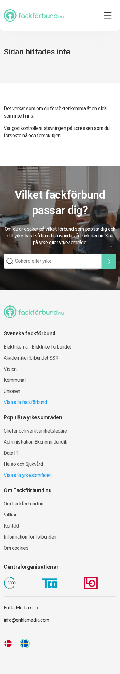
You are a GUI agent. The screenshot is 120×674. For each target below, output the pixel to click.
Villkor (10, 515)
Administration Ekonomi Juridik (35, 442)
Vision (10, 369)
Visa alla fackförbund (25, 402)
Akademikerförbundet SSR (31, 358)
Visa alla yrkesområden (28, 475)
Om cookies (16, 548)
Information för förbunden (30, 537)
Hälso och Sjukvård (23, 464)
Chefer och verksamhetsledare (35, 431)
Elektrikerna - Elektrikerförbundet (37, 347)
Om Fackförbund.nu (23, 504)
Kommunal (14, 380)
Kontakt (11, 526)
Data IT (11, 453)
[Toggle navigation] (107, 15)
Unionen (12, 391)
